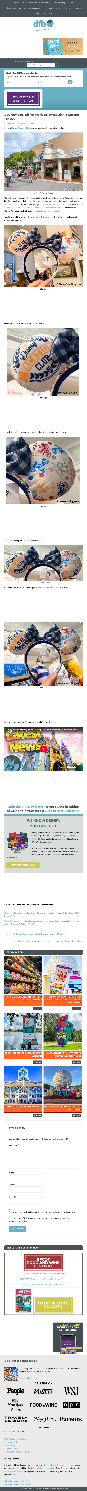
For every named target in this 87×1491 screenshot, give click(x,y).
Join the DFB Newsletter (26, 806)
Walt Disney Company (56, 1465)
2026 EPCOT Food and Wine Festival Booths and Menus (43, 1279)
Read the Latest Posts (25, 61)
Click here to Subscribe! (62, 811)
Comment (14, 1145)
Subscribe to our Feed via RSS (16, 1481)
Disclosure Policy (11, 1442)
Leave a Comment (26, 123)
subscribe (66, 1218)
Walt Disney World (26, 924)
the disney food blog (43, 20)
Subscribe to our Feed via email (17, 1484)
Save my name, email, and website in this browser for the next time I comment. (42, 1212)
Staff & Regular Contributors (16, 1439)
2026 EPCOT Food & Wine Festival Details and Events (43, 1273)
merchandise (64, 921)
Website (12, 1196)
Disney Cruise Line (11, 204)
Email (12, 1184)
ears (46, 921)
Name (12, 1172)
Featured (58, 913)
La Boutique (54, 921)
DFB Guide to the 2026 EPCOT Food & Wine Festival (43, 1284)
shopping (14, 924)
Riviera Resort (68, 913)
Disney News (36, 913)
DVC (34, 921)
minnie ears (75, 921)
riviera (7, 924)
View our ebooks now (29, 1378)
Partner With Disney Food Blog (17, 1451)
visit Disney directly (12, 1471)
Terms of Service (11, 1448)
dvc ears (40, 921)
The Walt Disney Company (44, 1468)
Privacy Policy (10, 1445)
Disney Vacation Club (23, 921)
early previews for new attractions (54, 204)
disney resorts (48, 913)
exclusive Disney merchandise (46, 211)
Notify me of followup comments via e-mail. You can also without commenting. (39, 1220)
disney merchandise (22, 913)
